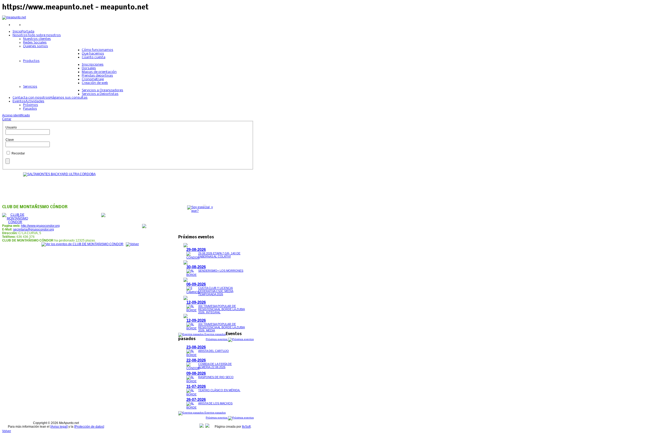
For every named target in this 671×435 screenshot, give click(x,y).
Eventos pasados (215, 334)
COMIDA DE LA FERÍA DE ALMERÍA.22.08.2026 (215, 365)
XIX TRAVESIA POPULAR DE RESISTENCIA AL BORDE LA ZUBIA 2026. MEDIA (221, 327)
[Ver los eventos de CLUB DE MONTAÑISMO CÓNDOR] (82, 244)
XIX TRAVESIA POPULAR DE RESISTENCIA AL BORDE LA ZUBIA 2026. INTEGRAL (221, 309)
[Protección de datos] (89, 426)
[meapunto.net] (14, 17)
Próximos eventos (217, 339)
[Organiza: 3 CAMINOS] (193, 292)
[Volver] (132, 244)
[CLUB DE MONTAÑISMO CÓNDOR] (15, 222)
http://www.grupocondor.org (40, 226)
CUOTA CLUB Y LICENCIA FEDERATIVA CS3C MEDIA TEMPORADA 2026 (215, 291)
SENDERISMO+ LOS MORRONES (220, 270)
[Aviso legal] (59, 426)
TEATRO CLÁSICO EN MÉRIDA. (219, 390)
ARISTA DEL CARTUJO (213, 350)
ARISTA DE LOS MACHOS (215, 403)
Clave (10, 140)
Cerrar (6, 119)
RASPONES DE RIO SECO (216, 377)
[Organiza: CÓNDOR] (192, 257)
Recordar (18, 153)
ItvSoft (246, 426)
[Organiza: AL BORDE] (191, 274)
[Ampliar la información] (185, 246)
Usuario (11, 127)
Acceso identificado (16, 115)
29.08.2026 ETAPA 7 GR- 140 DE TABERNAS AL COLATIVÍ (219, 255)
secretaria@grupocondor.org (33, 229)
